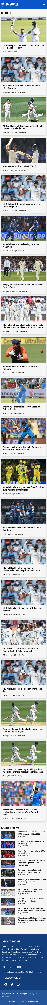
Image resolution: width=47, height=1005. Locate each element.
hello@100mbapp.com (31, 972)
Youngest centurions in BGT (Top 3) (19, 166)
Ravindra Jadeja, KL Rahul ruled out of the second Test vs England (22, 730)
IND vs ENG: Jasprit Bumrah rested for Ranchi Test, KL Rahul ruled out (21, 649)
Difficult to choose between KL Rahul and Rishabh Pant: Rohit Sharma (22, 448)
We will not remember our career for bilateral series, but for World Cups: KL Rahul (21, 812)
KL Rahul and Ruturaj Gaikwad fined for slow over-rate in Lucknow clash (23, 488)
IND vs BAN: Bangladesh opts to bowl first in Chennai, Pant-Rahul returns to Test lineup (23, 326)
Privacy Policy (15, 1001)
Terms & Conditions (30, 1001)
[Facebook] (6, 984)
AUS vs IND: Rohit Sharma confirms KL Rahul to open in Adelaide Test (23, 127)
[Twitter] (12, 984)
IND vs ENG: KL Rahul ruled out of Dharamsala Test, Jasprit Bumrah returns (22, 569)
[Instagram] (18, 984)
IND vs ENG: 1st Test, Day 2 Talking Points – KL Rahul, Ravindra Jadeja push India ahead (23, 770)
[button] (44, 4)
